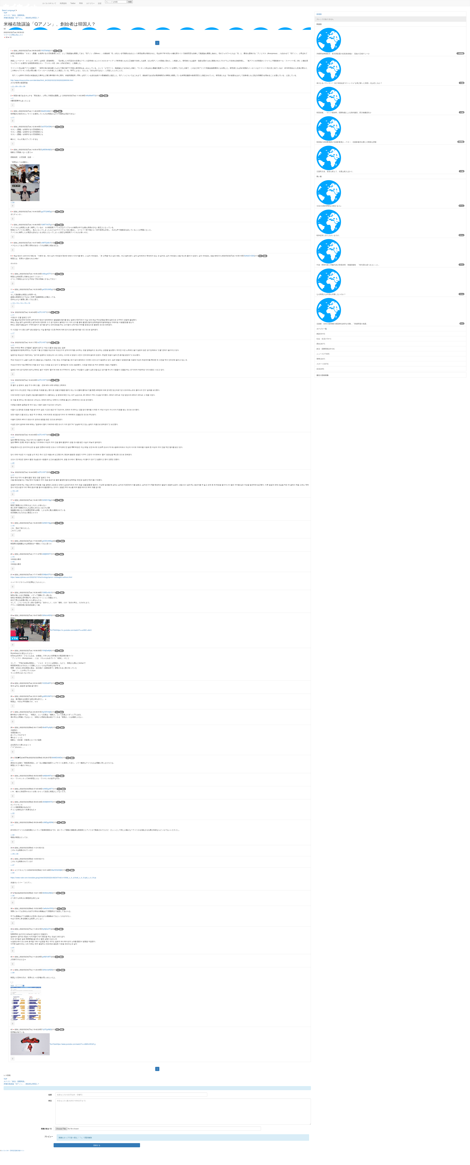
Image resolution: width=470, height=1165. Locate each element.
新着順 (319, 14)
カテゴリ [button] (89, 3)
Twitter (73, 3)
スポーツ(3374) (323, 364)
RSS (81, 3)
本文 (50, 1100)
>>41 (12, 947)
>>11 (12, 117)
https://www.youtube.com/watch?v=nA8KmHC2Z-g (76, 1044)
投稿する (96, 1145)
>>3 (12, 292)
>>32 (12, 835)
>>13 (16, 303)
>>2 (12, 86)
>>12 (12, 303)
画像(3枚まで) (46, 1128)
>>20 (12, 463)
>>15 (24, 303)
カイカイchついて (49, 3)
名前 (50, 1094)
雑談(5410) (321, 333)
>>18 (12, 491)
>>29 (15, 86)
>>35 (12, 853)
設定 (99, 3)
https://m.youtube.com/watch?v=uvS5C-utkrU (74, 630)
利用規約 (63, 3)
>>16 (28, 303)
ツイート (7, 34)
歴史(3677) (321, 343)
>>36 (16, 853)
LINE (12, 34)
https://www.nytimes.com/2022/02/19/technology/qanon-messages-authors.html (41, 577)
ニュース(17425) (323, 353)
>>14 (20, 303)
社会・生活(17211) (324, 338)
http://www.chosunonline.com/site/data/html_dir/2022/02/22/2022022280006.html (42, 80)
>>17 (12, 333)
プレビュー (48, 1136)
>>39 (23, 86)
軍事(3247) (321, 358)
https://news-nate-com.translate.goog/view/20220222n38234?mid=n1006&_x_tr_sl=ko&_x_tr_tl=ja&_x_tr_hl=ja (53, 877)
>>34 (12, 202)
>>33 (19, 86)
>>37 (12, 865)
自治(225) (320, 369)
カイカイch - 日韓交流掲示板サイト (12, 1150)
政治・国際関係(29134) (326, 348)
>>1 (12, 98)
